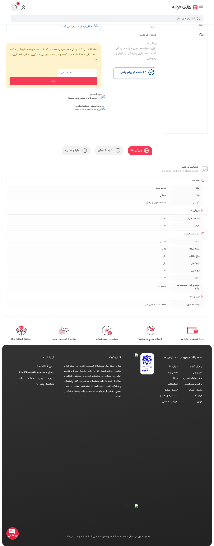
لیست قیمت (171, 390)
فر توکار (144, 35)
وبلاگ (175, 378)
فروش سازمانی (170, 402)
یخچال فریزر (196, 367)
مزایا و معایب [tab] (73, 150)
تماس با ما (172, 372)
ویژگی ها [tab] (137, 150)
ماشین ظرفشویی (193, 384)
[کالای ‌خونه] (184, 8)
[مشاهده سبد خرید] (14, 7)
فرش (200, 402)
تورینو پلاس (160, 188)
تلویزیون (198, 372)
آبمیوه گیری (196, 390)
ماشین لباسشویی (193, 378)
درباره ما (173, 367)
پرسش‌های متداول (168, 396)
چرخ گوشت (196, 396)
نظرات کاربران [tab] (106, 150)
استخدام (173, 384)
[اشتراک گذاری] (201, 34)
